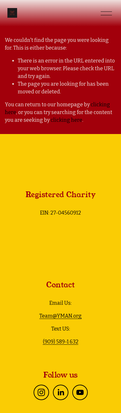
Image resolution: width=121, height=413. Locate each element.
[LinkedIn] (60, 392)
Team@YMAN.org (60, 316)
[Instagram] (41, 392)
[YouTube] (80, 392)
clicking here (66, 120)
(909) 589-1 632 (60, 342)
